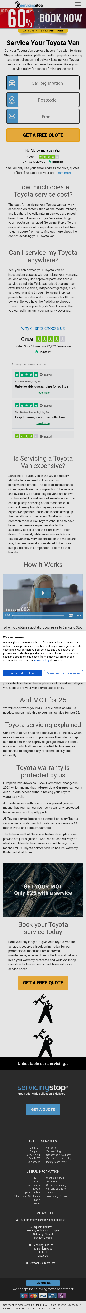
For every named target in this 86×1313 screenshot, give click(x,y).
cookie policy (41, 660)
